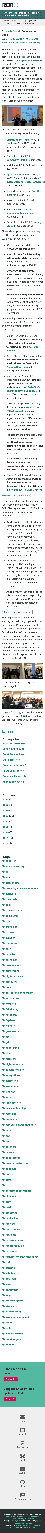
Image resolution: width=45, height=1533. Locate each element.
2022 (5, 821)
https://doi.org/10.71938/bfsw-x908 (22, 39)
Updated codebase (17, 174)
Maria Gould (13, 31)
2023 (5, 816)
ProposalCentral (16, 367)
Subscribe (10, 1379)
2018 (5, 843)
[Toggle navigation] (41, 4)
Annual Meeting (33, 43)
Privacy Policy (22, 1526)
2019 (5, 838)
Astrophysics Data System (26, 490)
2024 (5, 810)
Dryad (30, 200)
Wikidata (37, 165)
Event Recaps (8, 43)
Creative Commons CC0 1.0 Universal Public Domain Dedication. (22, 1517)
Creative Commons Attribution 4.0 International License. (23, 1523)
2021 (5, 827)
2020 (5, 832)
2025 (5, 805)
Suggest (10, 1399)
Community (20, 43)
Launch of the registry (19, 140)
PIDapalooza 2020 (28, 60)
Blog (14, 21)
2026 (5, 799)
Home (6, 21)
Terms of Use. (29, 1527)
